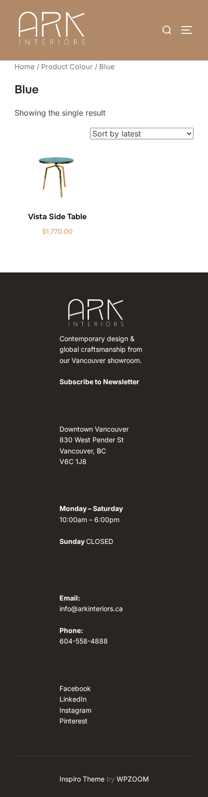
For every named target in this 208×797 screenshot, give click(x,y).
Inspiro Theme (81, 779)
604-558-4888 (83, 641)
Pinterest (73, 721)
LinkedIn (73, 699)
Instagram (75, 710)
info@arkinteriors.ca (91, 608)
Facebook (75, 688)
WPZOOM (133, 779)
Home (25, 66)
